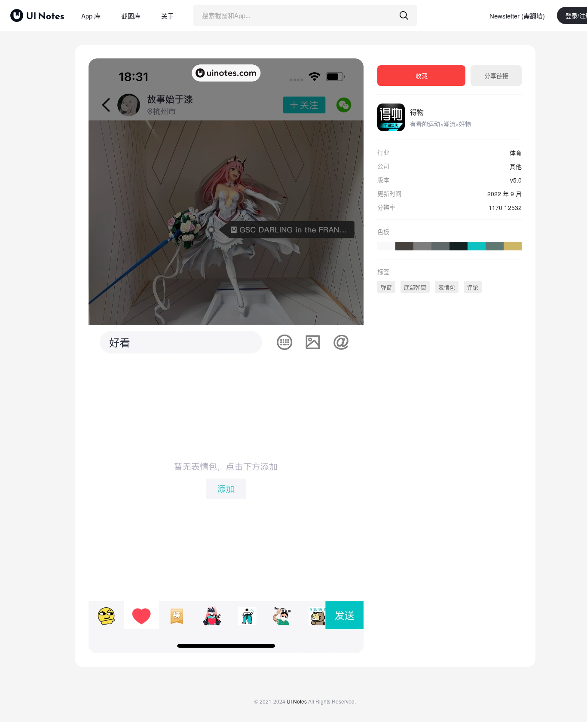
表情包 (446, 287)
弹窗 (386, 287)
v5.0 (516, 180)
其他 (516, 166)
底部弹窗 (415, 287)
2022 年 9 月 (504, 193)
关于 (167, 15)
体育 (516, 152)
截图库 (131, 15)
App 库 (91, 15)
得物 (417, 112)
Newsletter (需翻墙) (517, 15)
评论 (472, 287)
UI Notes (297, 701)
